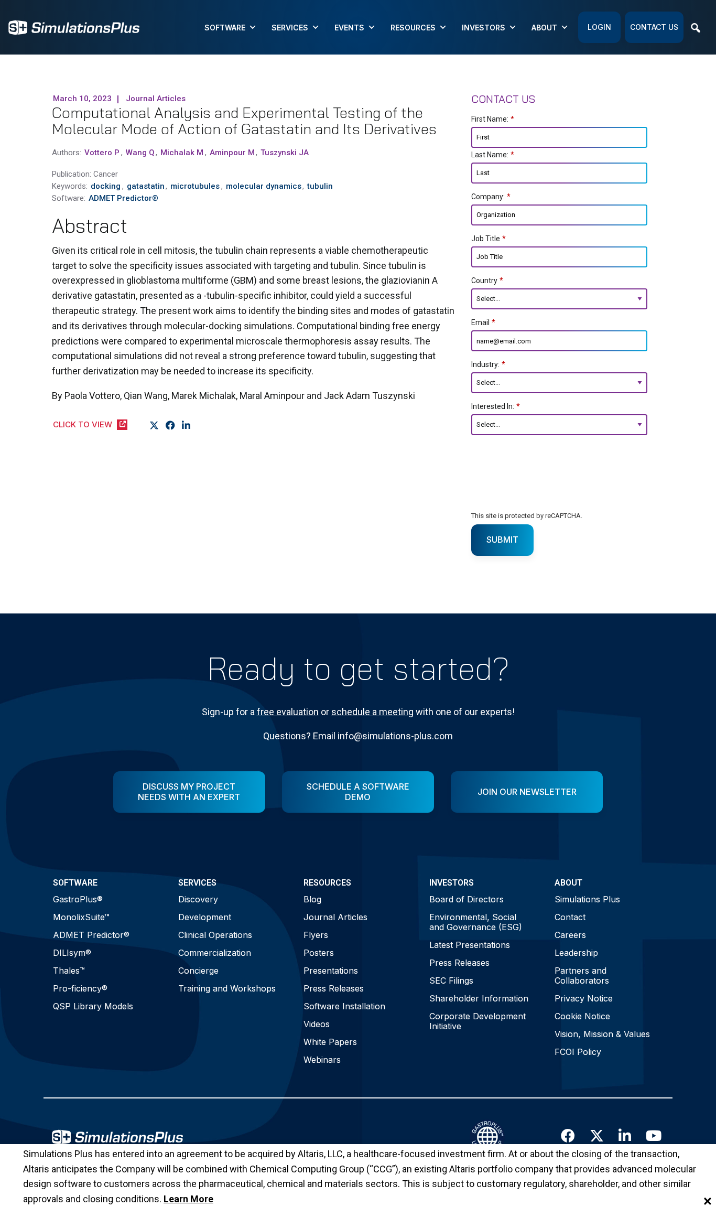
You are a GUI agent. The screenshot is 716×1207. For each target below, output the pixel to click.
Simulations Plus (587, 899)
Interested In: (495, 406)
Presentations (330, 970)
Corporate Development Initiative (477, 1021)
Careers (570, 935)
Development (204, 917)
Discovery (198, 899)
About (544, 27)
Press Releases (333, 988)
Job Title (488, 238)
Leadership (576, 952)
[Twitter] (154, 425)
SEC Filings (451, 980)
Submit (502, 539)
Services (290, 27)
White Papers (330, 1042)
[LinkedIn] (186, 425)
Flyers (315, 935)
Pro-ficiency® (80, 988)
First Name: (492, 119)
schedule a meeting (372, 711)
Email (483, 322)
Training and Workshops (227, 988)
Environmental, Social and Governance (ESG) (475, 922)
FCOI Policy (578, 1052)
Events (349, 27)
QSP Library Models (93, 1006)
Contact (570, 917)
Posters (318, 952)
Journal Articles (335, 917)
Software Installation (344, 1006)
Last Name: (492, 154)
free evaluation (288, 711)
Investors (483, 27)
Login (599, 27)
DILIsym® (72, 952)
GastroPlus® (78, 899)
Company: (491, 196)
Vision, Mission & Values (602, 1034)
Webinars (322, 1059)
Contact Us (654, 27)
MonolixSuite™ (81, 917)
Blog (312, 899)
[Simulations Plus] (73, 26)
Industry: (488, 364)
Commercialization (214, 952)
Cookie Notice (582, 1016)
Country (487, 280)
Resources (413, 27)
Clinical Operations (215, 935)
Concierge (198, 970)
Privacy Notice (584, 998)
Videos (316, 1024)
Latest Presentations (469, 945)
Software (224, 27)
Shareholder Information (478, 998)
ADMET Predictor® (91, 935)
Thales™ (69, 970)
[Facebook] (171, 425)
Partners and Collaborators (582, 975)
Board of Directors (466, 899)
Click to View (82, 424)
